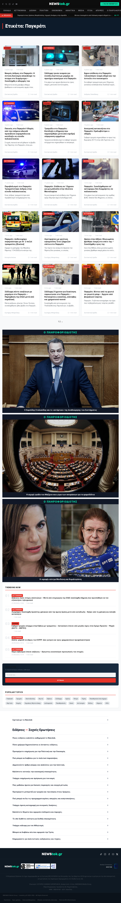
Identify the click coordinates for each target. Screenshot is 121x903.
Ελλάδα (7, 10)
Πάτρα (76, 699)
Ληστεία (9, 703)
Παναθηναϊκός (61, 703)
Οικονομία (57, 10)
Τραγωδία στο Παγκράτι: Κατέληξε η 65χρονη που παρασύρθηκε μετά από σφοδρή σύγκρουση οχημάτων (59, 132)
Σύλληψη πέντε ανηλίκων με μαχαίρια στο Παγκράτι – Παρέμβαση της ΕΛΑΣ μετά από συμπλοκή (19, 295)
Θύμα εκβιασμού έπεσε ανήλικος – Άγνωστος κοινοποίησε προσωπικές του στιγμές (47, 652)
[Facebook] (3, 4)
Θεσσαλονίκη (30, 699)
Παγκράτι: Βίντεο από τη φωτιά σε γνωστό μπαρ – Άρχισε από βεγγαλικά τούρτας (99, 294)
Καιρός (18, 703)
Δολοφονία (48, 703)
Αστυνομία (80, 703)
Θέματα (99, 703)
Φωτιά (41, 699)
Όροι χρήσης (16, 900)
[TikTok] (13, 4)
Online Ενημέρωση (110, 4)
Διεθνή (32, 10)
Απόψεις (100, 10)
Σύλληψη (59, 699)
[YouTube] (16, 4)
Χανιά (71, 703)
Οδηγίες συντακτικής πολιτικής (47, 900)
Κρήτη (68, 699)
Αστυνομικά (20, 10)
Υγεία (89, 10)
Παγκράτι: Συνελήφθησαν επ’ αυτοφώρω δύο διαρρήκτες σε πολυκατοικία (98, 189)
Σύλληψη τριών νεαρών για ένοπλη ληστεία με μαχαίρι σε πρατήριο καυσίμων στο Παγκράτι (60, 76)
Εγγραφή (60, 680)
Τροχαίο (19, 699)
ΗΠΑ (107, 703)
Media (81, 10)
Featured (10, 699)
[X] (6, 4)
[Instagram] (10, 4)
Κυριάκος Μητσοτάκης (33, 703)
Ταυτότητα (7, 900)
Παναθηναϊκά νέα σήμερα (98, 699)
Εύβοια (49, 699)
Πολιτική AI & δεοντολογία (67, 900)
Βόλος (90, 703)
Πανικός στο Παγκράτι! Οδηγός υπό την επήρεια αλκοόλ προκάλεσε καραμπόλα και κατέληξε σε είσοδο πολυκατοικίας (19, 133)
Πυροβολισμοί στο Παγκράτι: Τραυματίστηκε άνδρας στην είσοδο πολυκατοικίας (18, 189)
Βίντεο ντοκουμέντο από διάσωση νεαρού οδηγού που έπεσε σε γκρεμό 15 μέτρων (67, 15)
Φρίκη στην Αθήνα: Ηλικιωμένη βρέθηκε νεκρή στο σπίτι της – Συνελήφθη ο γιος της (99, 241)
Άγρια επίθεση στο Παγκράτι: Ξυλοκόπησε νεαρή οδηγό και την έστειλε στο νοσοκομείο (100, 76)
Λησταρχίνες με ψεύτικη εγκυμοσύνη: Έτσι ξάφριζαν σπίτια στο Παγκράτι (57, 241)
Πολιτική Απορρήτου (28, 900)
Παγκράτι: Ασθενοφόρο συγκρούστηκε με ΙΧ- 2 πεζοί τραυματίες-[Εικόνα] (18, 241)
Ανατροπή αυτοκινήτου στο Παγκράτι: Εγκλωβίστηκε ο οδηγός (97, 131)
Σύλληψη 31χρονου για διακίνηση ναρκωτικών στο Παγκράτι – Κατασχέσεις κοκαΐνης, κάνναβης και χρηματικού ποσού (60, 295)
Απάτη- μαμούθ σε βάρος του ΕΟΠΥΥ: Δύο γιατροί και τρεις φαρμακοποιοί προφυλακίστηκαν (51, 640)
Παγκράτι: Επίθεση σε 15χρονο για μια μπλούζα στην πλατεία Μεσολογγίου (59, 189)
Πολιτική (44, 10)
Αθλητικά (70, 10)
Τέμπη (84, 699)
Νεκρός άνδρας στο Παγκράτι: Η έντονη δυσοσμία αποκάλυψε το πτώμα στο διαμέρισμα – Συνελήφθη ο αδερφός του (20, 77)
